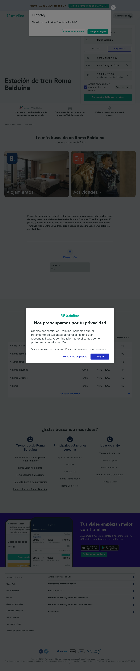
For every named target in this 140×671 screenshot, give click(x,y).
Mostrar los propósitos (75, 356)
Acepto (100, 356)
